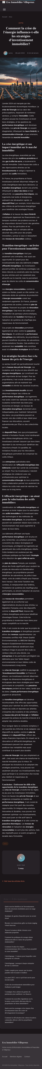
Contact (27, 1056)
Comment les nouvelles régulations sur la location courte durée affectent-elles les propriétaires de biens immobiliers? (19, 1001)
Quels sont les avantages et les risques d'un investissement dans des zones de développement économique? (19, 1010)
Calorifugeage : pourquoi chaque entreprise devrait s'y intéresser (19, 964)
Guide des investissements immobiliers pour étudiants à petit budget (19, 986)
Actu (10, 17)
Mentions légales (16, 1056)
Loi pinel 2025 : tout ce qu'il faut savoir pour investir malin (20, 979)
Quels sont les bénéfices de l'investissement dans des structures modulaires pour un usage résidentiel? (20, 909)
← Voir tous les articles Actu (13, 881)
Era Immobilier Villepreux (18, 2)
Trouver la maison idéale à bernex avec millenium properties (18, 931)
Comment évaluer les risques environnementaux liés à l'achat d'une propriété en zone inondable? (21, 949)
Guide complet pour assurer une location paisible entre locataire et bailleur (18, 971)
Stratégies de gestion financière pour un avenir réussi (20, 917)
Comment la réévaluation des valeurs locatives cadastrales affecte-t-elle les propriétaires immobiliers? (20, 1020)
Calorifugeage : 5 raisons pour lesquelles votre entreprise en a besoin (20, 957)
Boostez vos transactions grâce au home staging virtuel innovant (21, 924)
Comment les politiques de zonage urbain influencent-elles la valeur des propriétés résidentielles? (19, 939)
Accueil (4, 17)
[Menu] (4, 9)
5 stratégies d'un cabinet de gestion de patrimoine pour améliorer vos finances (18, 993)
